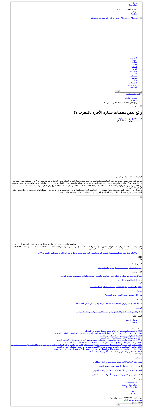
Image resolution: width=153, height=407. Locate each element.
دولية (135, 64)
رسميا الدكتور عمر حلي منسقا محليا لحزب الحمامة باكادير (119, 268)
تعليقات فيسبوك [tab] (131, 320)
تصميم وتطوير (136, 400)
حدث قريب (132, 85)
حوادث (134, 80)
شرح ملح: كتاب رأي (128, 118)
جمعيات (134, 76)
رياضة (134, 78)
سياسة (134, 73)
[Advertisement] (76, 38)
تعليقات (134, 322)
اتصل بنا (134, 14)
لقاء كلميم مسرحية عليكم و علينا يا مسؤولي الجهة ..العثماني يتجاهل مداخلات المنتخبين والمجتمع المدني (101, 276)
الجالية (134, 67)
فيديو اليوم (132, 83)
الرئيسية (133, 58)
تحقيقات (133, 71)
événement (133, 87)
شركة (128, 400)
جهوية (134, 60)
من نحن (134, 12)
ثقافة (135, 69)
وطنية (134, 62)
